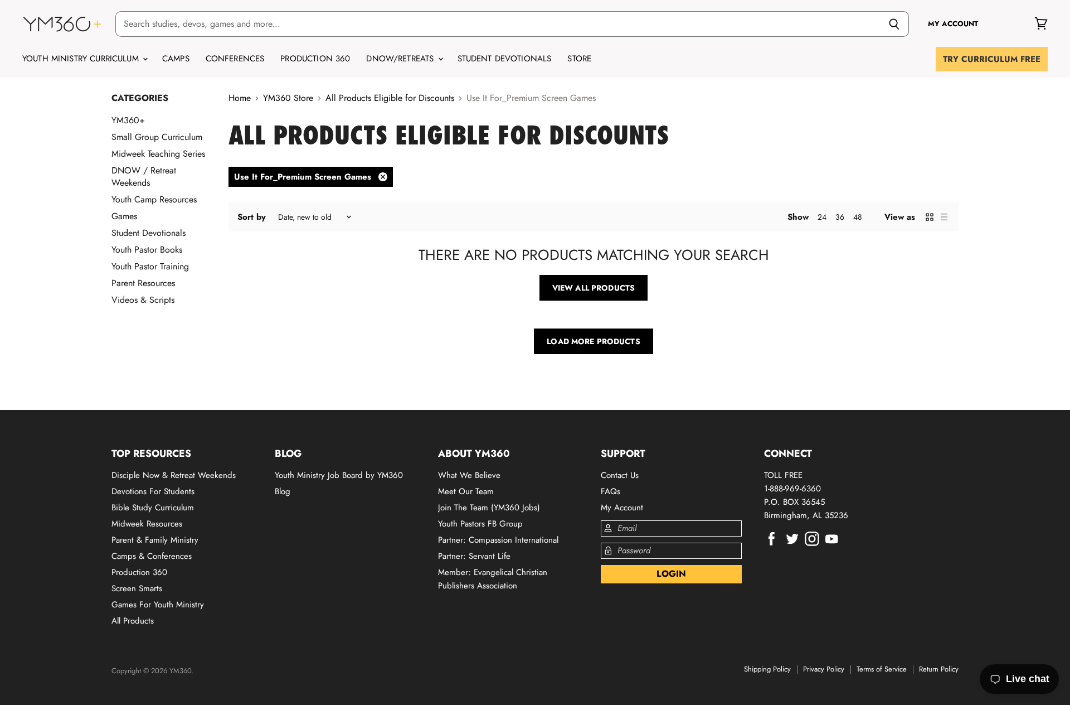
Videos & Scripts (142, 299)
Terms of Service (882, 669)
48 (857, 217)
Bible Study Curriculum (152, 507)
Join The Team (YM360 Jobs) (489, 507)
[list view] (944, 217)
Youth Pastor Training (150, 266)
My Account (622, 507)
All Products (132, 621)
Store (579, 58)
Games (124, 216)
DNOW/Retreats (401, 58)
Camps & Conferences (151, 556)
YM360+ (128, 120)
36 (839, 217)
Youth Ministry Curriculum (82, 58)
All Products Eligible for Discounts (389, 98)
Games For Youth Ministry (157, 604)
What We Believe (469, 475)
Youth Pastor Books (146, 249)
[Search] (894, 24)
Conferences (235, 58)
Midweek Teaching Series (158, 153)
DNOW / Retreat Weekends (143, 176)
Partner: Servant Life (474, 556)
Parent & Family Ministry (154, 540)
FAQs (610, 491)
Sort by (251, 217)
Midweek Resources (146, 524)
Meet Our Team (466, 491)
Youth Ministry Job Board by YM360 (339, 475)
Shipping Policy (767, 669)
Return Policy (939, 669)
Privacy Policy (823, 669)
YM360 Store (288, 98)
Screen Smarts (136, 588)
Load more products (593, 341)
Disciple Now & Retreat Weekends (173, 475)
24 (822, 217)
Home (239, 98)
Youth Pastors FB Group (480, 524)
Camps (175, 58)
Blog (282, 491)
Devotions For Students (152, 491)
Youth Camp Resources (154, 199)
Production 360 (315, 58)
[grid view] (929, 217)
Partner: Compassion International (498, 540)
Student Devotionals (505, 58)
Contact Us (620, 475)
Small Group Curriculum (156, 137)
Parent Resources (143, 283)
